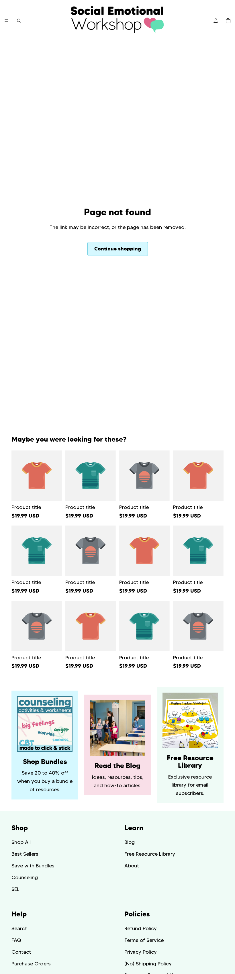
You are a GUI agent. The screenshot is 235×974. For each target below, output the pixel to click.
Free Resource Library (149, 854)
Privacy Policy (140, 952)
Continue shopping (117, 248)
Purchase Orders (31, 964)
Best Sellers (24, 854)
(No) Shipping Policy (148, 964)
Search (19, 928)
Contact (21, 952)
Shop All (21, 842)
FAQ (16, 940)
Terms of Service (144, 940)
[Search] (19, 20)
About (131, 866)
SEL (15, 889)
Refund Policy (140, 928)
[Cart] (228, 20)
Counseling (24, 877)
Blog (129, 842)
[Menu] (6, 20)
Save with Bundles (32, 866)
